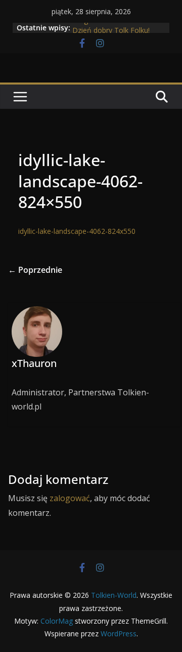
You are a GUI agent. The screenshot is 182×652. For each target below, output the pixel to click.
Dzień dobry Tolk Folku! (111, 31)
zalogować (70, 498)
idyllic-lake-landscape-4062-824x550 (76, 231)
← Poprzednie (35, 269)
